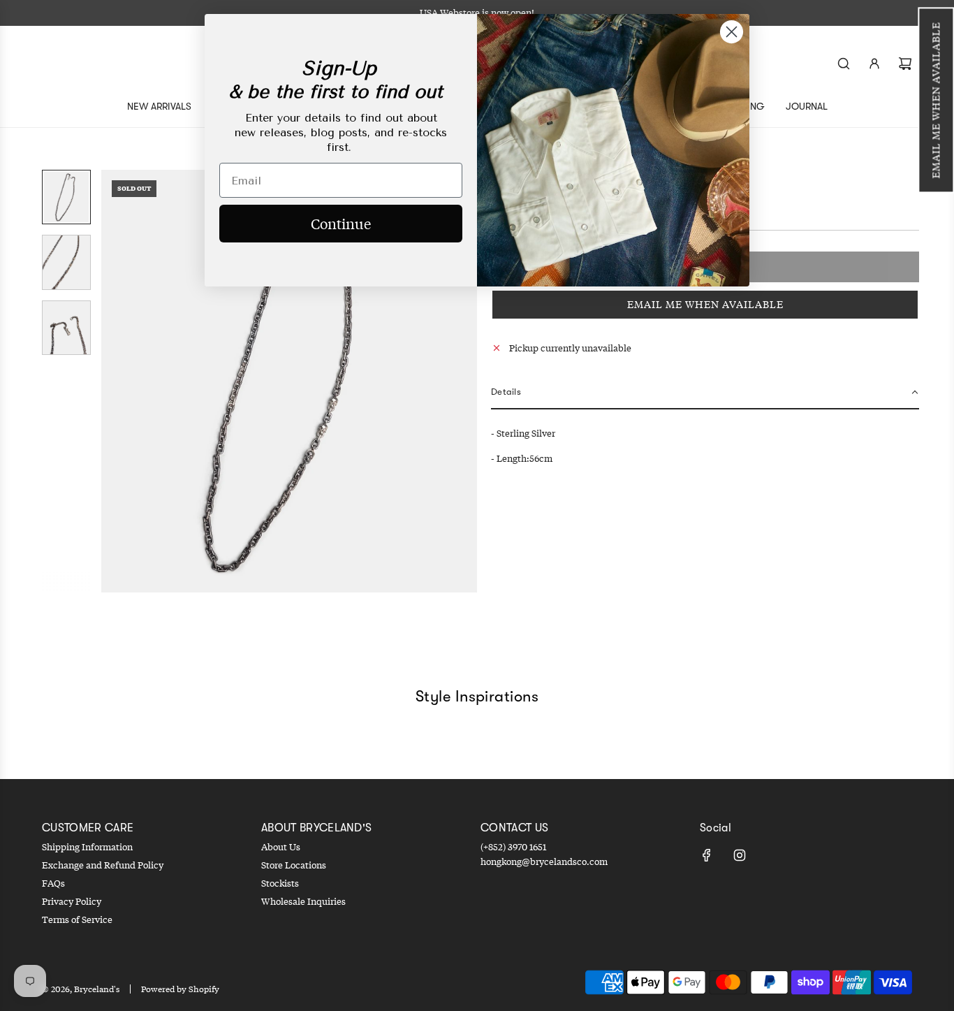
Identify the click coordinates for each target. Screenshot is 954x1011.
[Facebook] (706, 855)
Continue (341, 223)
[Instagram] (739, 855)
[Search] (843, 63)
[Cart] (905, 63)
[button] (936, 100)
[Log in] (874, 63)
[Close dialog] (731, 32)
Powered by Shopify (180, 989)
